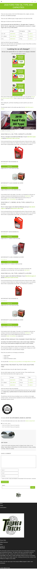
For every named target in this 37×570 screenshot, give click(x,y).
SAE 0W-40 (26, 270)
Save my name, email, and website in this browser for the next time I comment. (19, 478)
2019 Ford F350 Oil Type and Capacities (10, 425)
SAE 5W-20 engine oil (31, 276)
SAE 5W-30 (12, 33)
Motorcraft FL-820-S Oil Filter (13, 138)
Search (3, 485)
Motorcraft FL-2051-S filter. (17, 208)
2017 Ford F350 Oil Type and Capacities (10, 426)
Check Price (9, 166)
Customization (3, 507)
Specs (9, 423)
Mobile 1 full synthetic (11, 199)
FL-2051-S (31, 36)
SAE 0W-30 (27, 196)
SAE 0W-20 (27, 332)
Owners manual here (30, 420)
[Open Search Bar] (32, 1)
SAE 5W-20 (12, 38)
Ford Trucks (4, 423)
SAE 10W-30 (13, 36)
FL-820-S (31, 33)
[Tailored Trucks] (1, 1)
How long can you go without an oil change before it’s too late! (22, 361)
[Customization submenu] (6, 507)
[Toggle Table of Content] (12, 131)
